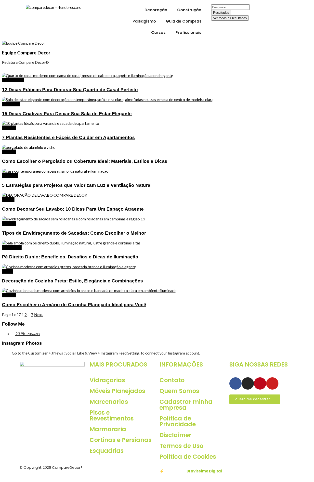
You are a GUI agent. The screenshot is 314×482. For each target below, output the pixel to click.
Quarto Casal (13, 80)
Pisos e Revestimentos (112, 415)
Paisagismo (144, 21)
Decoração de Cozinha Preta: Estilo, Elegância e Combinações (72, 280)
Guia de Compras (183, 21)
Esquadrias (107, 451)
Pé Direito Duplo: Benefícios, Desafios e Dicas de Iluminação (70, 256)
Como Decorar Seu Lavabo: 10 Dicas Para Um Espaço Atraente (73, 209)
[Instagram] (248, 383)
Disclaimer (175, 435)
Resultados (221, 12)
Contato (171, 380)
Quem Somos (179, 391)
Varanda (9, 128)
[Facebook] (235, 383)
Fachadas (10, 175)
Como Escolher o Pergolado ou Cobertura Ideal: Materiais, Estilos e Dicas (84, 161)
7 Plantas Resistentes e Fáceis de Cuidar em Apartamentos (68, 137)
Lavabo (8, 199)
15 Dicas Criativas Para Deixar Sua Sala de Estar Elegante (67, 113)
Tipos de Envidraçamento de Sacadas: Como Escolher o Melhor (74, 233)
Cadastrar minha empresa (185, 405)
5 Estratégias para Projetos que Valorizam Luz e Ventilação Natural (77, 185)
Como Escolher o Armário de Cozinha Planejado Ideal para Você (74, 304)
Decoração (155, 10)
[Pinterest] (260, 383)
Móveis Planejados (117, 391)
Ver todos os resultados (230, 18)
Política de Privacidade (177, 421)
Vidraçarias (107, 380)
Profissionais (188, 32)
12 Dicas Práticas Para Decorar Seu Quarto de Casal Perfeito (70, 89)
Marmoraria (108, 429)
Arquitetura (12, 247)
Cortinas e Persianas (121, 440)
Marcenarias (109, 402)
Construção (189, 10)
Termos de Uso (181, 446)
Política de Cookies (187, 457)
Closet (7, 271)
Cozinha (9, 295)
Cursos (158, 32)
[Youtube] (272, 383)
